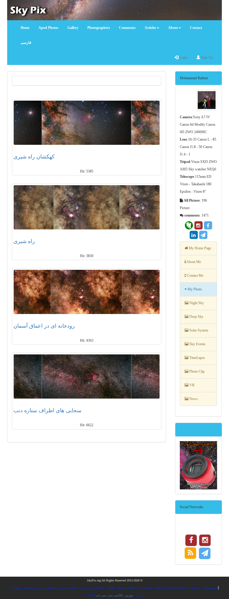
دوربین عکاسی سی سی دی (114, 595)
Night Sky (196, 303)
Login (183, 57)
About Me (193, 262)
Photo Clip (196, 371)
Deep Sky (195, 317)
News (193, 399)
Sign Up (206, 57)
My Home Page (199, 248)
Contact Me (194, 275)
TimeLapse (196, 358)
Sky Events (196, 344)
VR (191, 385)
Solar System (198, 330)
